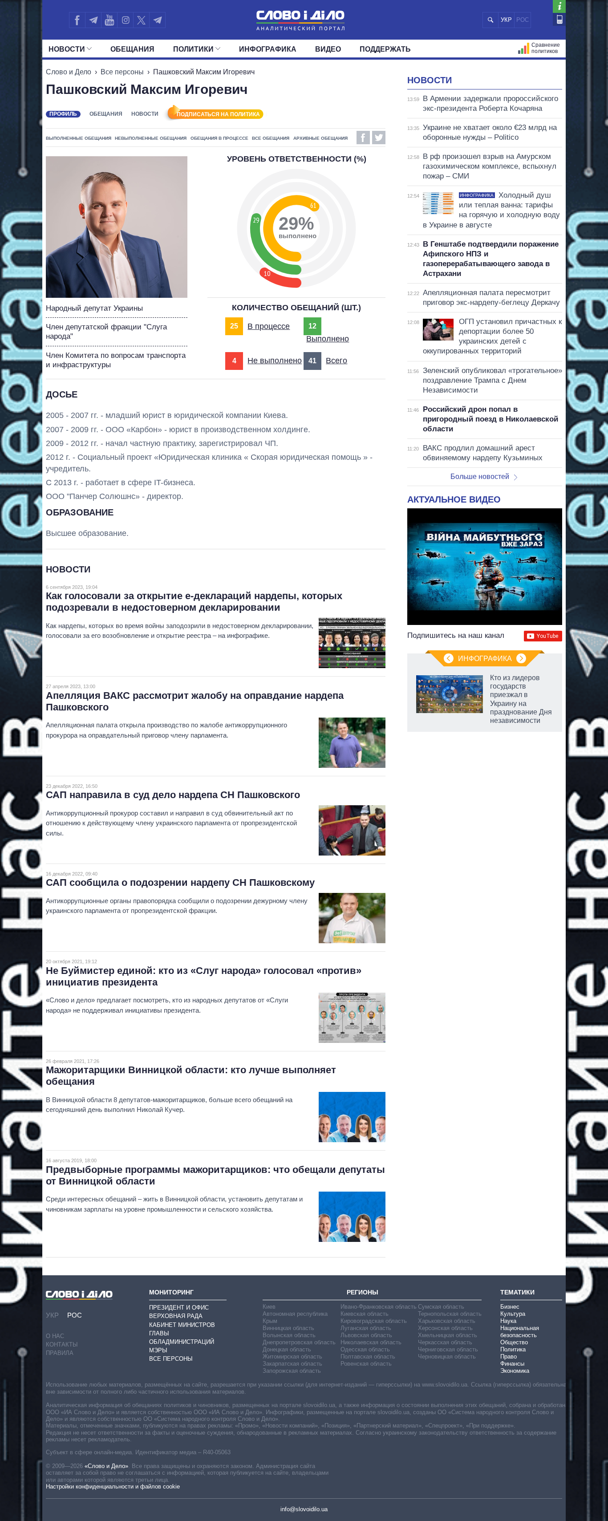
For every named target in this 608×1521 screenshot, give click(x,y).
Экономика (514, 1370)
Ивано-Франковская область (378, 1306)
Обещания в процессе (219, 138)
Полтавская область (367, 1356)
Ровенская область (366, 1363)
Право (508, 1356)
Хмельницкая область (447, 1335)
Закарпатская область (292, 1363)
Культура (512, 1313)
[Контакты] (559, 19)
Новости (67, 49)
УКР (506, 19)
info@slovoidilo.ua (304, 1509)
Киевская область (364, 1313)
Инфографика (267, 49)
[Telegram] (93, 20)
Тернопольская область (450, 1313)
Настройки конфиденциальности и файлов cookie (113, 1486)
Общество (514, 1342)
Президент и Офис (179, 1307)
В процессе (268, 326)
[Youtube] (109, 20)
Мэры (158, 1350)
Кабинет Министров (182, 1325)
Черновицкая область (447, 1356)
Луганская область (365, 1328)
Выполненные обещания (78, 138)
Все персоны (122, 72)
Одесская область (365, 1349)
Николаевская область (370, 1342)
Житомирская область (292, 1356)
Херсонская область (445, 1328)
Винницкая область (288, 1328)
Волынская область (289, 1335)
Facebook (363, 137)
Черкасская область (445, 1342)
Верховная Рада (176, 1316)
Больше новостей (479, 476)
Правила (59, 1353)
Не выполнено (274, 360)
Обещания (132, 49)
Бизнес (509, 1306)
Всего (336, 360)
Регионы (362, 1292)
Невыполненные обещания (150, 138)
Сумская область (441, 1306)
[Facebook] (77, 20)
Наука (508, 1321)
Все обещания (270, 138)
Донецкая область (287, 1349)
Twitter (378, 137)
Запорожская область (292, 1370)
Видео (328, 49)
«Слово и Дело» (106, 1466)
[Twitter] (141, 20)
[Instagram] (125, 20)
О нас (55, 1336)
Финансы (512, 1363)
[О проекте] (559, 6)
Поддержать (385, 49)
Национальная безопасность (519, 1331)
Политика (513, 1349)
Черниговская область (448, 1349)
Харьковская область (446, 1321)
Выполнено (327, 338)
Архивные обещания (320, 138)
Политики (193, 49)
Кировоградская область (373, 1321)
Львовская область (366, 1335)
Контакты (62, 1344)
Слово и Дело (68, 72)
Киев (269, 1306)
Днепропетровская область (299, 1342)
